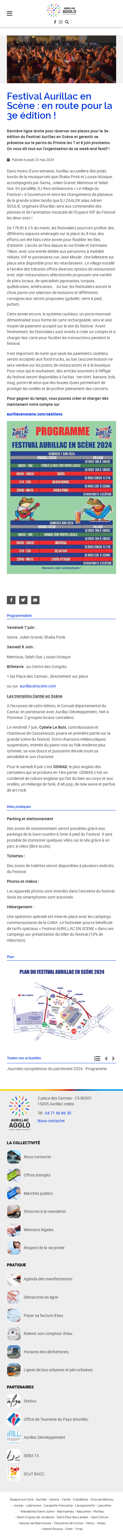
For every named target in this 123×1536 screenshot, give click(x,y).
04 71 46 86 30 (58, 1113)
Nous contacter (51, 1120)
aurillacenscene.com (38, 686)
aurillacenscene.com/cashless (34, 414)
